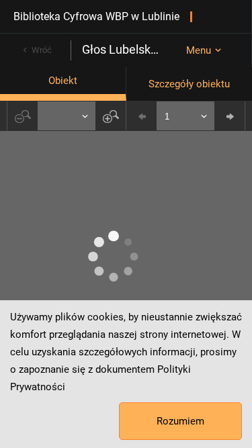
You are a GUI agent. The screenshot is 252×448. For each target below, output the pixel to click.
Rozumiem (180, 421)
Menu (198, 50)
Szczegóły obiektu (189, 84)
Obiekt (62, 81)
